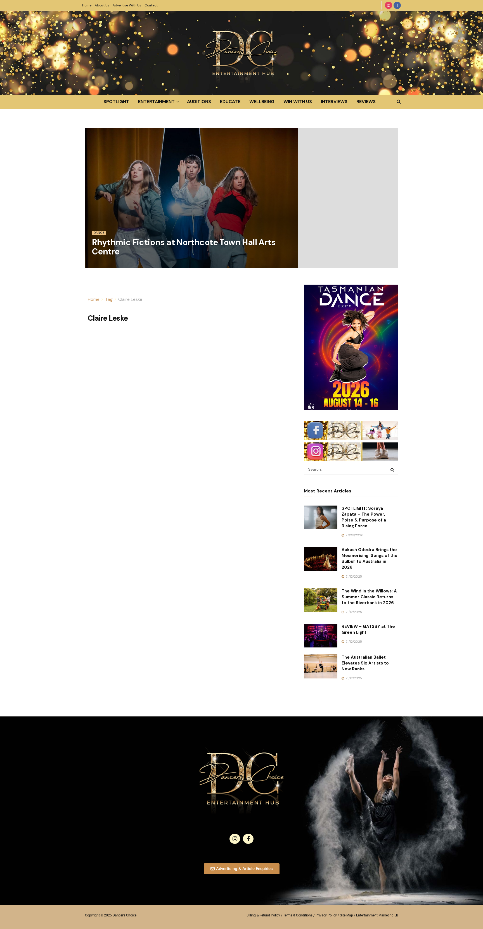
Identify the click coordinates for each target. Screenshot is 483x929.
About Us (102, 5)
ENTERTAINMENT (156, 101)
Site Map (346, 915)
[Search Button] (399, 102)
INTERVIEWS (334, 101)
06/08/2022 (104, 264)
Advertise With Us (127, 5)
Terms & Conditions (297, 915)
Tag (109, 299)
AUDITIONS (199, 101)
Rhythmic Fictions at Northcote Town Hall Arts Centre (183, 247)
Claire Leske (130, 299)
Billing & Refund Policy (263, 915)
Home (86, 5)
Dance (99, 233)
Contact (151, 5)
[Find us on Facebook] (397, 5)
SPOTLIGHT (116, 101)
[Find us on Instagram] (388, 5)
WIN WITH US (297, 101)
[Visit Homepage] (241, 53)
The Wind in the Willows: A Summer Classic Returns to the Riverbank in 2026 (369, 597)
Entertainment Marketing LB (377, 915)
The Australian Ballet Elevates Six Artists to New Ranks (365, 663)
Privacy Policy (326, 915)
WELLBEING (261, 101)
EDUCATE (230, 101)
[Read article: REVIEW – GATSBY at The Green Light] (320, 636)
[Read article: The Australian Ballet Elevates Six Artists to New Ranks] (320, 666)
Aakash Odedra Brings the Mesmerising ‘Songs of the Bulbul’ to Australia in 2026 (369, 558)
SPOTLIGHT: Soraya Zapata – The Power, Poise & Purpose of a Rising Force (364, 517)
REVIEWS (366, 101)
